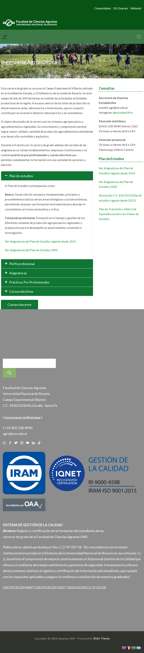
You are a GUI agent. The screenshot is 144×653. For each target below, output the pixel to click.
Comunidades (102, 8)
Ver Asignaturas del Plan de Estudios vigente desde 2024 (40, 241)
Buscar (9, 372)
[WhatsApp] (4, 442)
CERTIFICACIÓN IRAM (17, 587)
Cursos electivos (21, 291)
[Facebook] (10, 442)
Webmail (135, 8)
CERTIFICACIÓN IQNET (50, 587)
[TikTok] (39, 442)
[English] (124, 647)
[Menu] (138, 36)
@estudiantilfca (123, 112)
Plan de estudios (21, 176)
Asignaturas (18, 273)
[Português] (133, 647)
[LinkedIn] (33, 442)
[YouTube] (27, 442)
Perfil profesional (21, 264)
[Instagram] (21, 442)
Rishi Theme (101, 638)
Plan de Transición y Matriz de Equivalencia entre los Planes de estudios (119, 214)
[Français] (129, 647)
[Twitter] (15, 442)
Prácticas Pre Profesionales (29, 282)
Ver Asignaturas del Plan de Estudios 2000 (31, 250)
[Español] (138, 647)
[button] (47, 175)
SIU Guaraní (120, 8)
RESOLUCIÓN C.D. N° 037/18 (87, 587)
